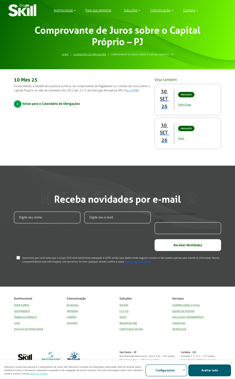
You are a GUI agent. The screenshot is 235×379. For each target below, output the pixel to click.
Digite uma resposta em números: (176, 213)
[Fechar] (232, 363)
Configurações (165, 370)
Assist (123, 317)
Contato (189, 10)
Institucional (63, 10)
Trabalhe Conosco (25, 317)
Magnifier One (128, 323)
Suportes (72, 323)
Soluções (130, 10)
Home (65, 54)
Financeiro (179, 323)
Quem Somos (21, 305)
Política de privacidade (28, 329)
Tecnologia (179, 329)
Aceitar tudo (209, 370)
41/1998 (132, 90)
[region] (117, 369)
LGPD (17, 323)
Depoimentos (22, 311)
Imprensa (72, 311)
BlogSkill (73, 305)
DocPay (123, 305)
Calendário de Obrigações (89, 54)
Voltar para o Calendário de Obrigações (50, 104)
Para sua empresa (98, 10)
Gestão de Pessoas (183, 311)
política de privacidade (138, 261)
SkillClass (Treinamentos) (188, 317)
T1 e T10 (124, 311)
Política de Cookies (37, 373)
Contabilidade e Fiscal (186, 305)
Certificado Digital (131, 329)
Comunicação (160, 10)
